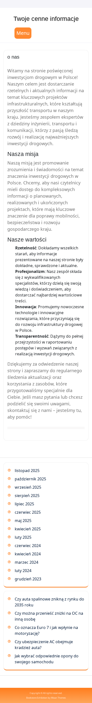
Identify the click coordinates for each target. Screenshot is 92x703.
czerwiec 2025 (28, 512)
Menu (22, 33)
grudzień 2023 (28, 579)
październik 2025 (30, 479)
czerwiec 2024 (28, 545)
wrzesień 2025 (28, 487)
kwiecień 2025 (28, 529)
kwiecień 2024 (28, 554)
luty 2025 (23, 537)
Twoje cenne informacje (46, 18)
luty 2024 (23, 570)
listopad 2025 (27, 470)
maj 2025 (23, 520)
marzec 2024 (26, 562)
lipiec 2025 (24, 504)
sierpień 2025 (27, 495)
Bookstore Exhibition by (46, 697)
